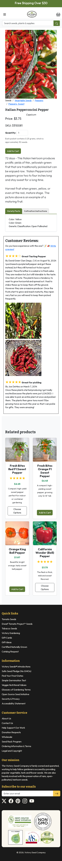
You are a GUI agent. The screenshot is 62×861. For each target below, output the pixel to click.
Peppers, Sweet (16, 103)
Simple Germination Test (14, 680)
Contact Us (7, 723)
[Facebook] (11, 801)
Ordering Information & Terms (16, 746)
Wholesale (7, 736)
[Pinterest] (18, 801)
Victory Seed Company (35, 852)
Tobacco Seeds (9, 628)
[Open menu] (4, 14)
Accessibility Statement (13, 703)
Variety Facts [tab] (13, 211)
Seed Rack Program (11, 741)
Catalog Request (10, 651)
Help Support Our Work (13, 727)
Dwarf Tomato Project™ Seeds (17, 623)
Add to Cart (13, 151)
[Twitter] (4, 801)
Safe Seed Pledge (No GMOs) (16, 671)
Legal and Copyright (12, 750)
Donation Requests (11, 732)
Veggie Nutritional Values (14, 685)
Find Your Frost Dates (12, 675)
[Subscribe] (56, 793)
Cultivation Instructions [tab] (35, 211)
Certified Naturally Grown (14, 646)
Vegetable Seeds (23, 100)
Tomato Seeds (9, 619)
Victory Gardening (11, 633)
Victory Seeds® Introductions (16, 666)
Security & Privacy (11, 698)
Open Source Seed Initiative (15, 694)
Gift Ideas (7, 642)
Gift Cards (7, 637)
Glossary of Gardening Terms (16, 689)
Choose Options (17, 511)
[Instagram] (24, 801)
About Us (6, 718)
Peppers (39, 100)
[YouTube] (31, 801)
